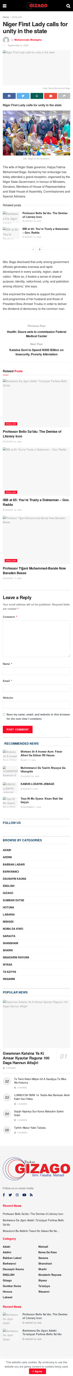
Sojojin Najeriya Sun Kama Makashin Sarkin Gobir (39, 1113)
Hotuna (8, 907)
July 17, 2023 (29, 760)
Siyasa (7, 964)
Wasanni (9, 979)
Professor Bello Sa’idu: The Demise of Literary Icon (45, 215)
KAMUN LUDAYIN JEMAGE (37, 784)
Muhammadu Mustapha (28, 39)
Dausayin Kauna (14, 878)
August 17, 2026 (13, 578)
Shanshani (10, 943)
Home (6, 17)
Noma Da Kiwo (13, 929)
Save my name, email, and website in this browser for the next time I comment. (38, 716)
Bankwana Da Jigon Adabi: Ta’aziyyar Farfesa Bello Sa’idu (42, 1332)
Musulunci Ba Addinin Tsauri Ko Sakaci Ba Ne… (31, 1231)
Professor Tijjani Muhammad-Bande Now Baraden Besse (34, 570)
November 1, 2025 (31, 807)
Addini (7, 857)
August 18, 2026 (32, 237)
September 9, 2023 (18, 45)
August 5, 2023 (30, 789)
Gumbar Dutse (13, 900)
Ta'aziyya (9, 972)
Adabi (7, 850)
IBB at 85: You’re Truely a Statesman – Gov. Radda (45, 230)
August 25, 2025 (30, 776)
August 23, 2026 (32, 221)
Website (8, 698)
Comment (10, 617)
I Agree (37, 1371)
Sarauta (9, 936)
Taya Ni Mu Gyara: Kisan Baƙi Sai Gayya (42, 800)
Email (7, 681)
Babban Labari (14, 864)
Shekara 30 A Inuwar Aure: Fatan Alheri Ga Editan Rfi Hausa (41, 753)
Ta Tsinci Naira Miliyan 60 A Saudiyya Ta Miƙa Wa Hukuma (40, 1081)
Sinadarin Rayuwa (16, 957)
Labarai (9, 914)
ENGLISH (17, 17)
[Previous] (33, 249)
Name (8, 664)
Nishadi (8, 921)
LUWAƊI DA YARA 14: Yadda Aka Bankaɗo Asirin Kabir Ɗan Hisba (42, 1097)
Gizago (8, 893)
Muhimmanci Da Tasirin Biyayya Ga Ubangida (43, 769)
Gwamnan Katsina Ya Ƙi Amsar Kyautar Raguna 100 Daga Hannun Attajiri (26, 1057)
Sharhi (8, 950)
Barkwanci (11, 871)
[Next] (40, 249)
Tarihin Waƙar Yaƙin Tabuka (30, 1127)
